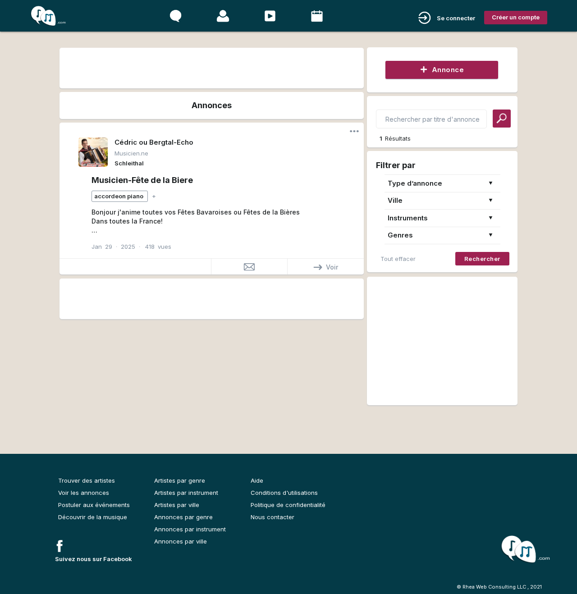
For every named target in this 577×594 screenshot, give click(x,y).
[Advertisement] (211, 66)
